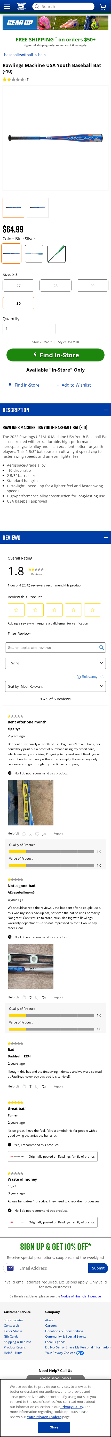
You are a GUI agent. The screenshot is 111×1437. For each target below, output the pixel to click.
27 (23, 287)
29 (96, 287)
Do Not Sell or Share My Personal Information (77, 1347)
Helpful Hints (13, 1353)
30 (23, 305)
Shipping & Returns (18, 1342)
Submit (98, 1268)
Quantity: (11, 319)
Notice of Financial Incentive (81, 1296)
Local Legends (55, 1342)
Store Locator (14, 1320)
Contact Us (12, 1325)
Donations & (64, 1331)
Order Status (13, 1331)
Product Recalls (15, 1347)
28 (59, 287)
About (49, 1320)
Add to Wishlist (76, 385)
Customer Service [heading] (17, 1312)
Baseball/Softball (18, 54)
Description (16, 409)
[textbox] (55, 1268)
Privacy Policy (71, 1406)
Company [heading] (53, 1312)
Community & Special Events (66, 1336)
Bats (42, 54)
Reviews (11, 537)
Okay (54, 1427)
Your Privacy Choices (44, 1416)
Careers (51, 1325)
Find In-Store (58, 355)
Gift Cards (11, 1336)
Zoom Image (21, 92)
